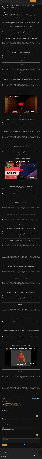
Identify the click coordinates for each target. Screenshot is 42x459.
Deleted (6, 427)
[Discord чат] (34, 456)
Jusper (21, 34)
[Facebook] (34, 398)
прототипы (10, 395)
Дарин (21, 115)
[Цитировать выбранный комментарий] (17, 419)
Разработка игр (8, 449)
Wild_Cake (21, 89)
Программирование (21, 451)
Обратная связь (37, 453)
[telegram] (37, 398)
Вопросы (15, 1)
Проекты (10, 1)
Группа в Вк (21, 127)
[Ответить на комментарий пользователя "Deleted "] (12, 428)
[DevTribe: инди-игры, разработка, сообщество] (2, 1)
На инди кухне (22, 405)
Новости (6, 1)
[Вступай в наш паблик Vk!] (32, 456)
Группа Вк (21, 300)
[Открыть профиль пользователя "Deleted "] (3, 427)
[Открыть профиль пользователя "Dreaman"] (4, 419)
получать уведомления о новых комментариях (32, 444)
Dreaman (21, 60)
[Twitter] (35, 398)
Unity (28, 449)
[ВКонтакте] (32, 398)
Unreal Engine (33, 449)
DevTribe (3, 452)
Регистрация (33, 1)
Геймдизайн (22, 449)
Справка (38, 437)
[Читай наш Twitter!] (36, 456)
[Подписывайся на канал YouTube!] (38, 456)
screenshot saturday (16, 395)
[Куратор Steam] (40, 456)
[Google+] (38, 398)
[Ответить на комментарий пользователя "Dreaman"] (15, 419)
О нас (19, 1)
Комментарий (4, 437)
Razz (21, 72)
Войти (38, 1)
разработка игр (5, 395)
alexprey (21, 47)
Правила (39, 452)
